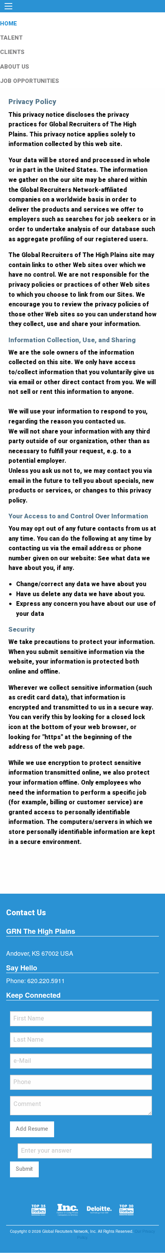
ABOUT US (14, 66)
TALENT (11, 38)
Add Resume (32, 1129)
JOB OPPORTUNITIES (29, 81)
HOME (8, 23)
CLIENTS (12, 52)
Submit (24, 1169)
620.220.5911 (46, 980)
